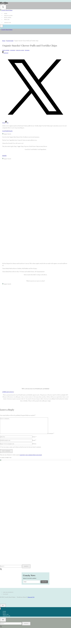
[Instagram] (5, 3)
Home (5, 13)
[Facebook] (1, 3)
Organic (27, 50)
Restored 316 (31, 597)
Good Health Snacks (7, 131)
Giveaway (12, 50)
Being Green (7, 17)
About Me (6, 19)
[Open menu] (1, 26)
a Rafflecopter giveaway (8, 391)
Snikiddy (4, 155)
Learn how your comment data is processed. (31, 454)
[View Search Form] (3, 7)
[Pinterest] (7, 3)
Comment (51, 433)
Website (34, 443)
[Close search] (3, 620)
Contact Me (7, 22)
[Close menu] (0, 608)
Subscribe (44, 581)
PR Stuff (5, 594)
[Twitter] (3, 3)
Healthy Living (8, 15)
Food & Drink (5, 50)
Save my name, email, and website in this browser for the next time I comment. (21, 447)
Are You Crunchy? (8, 592)
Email (34, 440)
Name (34, 436)
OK (3, 605)
